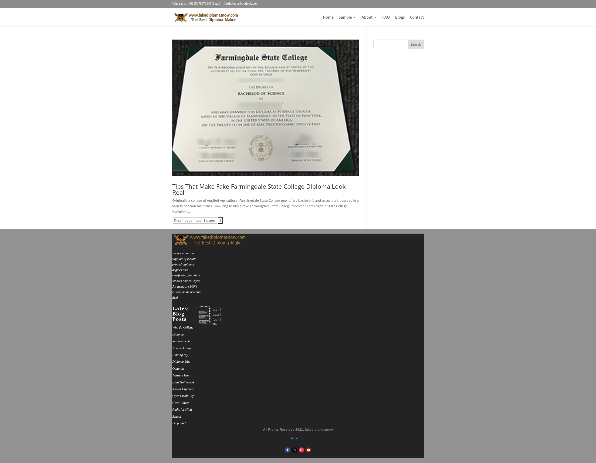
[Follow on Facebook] (287, 450)
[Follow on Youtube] (308, 450)
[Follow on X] (294, 450)
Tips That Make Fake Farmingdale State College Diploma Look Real (259, 189)
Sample (345, 18)
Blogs (400, 18)
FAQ (386, 18)
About (367, 18)
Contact (417, 18)
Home (328, 18)
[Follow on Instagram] (301, 450)
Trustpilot (298, 438)
